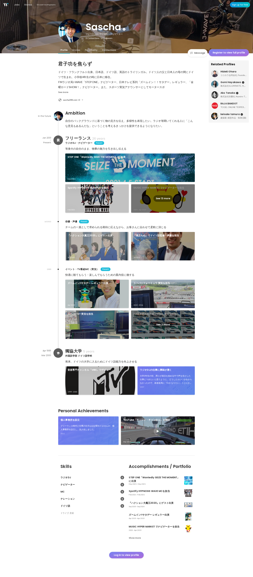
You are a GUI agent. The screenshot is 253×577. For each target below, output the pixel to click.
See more (63, 92)
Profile (64, 50)
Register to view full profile (229, 52)
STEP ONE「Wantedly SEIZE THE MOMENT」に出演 (97, 157)
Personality (91, 50)
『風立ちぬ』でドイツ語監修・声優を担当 (156, 235)
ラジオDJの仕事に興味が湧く (156, 370)
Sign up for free (240, 4)
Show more (135, 537)
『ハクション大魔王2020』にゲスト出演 (90, 235)
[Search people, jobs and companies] (223, 5)
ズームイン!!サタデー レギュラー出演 (88, 283)
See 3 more (163, 324)
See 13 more (163, 198)
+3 (71, 100)
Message (199, 53)
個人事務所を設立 (70, 420)
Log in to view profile (126, 555)
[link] (130, 168)
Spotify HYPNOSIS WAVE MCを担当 (88, 187)
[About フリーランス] (58, 140)
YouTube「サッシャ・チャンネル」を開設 (146, 420)
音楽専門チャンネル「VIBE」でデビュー (89, 370)
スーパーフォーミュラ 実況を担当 (152, 283)
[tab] (64, 50)
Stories (76, 50)
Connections (109, 50)
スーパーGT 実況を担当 (80, 314)
